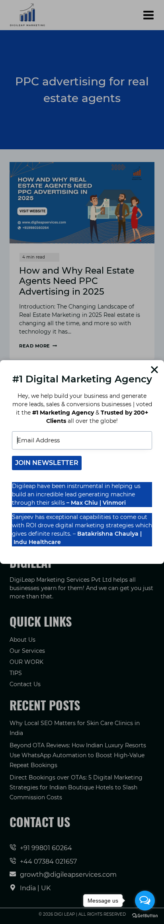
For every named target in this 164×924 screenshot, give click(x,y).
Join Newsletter (46, 463)
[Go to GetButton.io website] (145, 915)
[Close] (154, 369)
